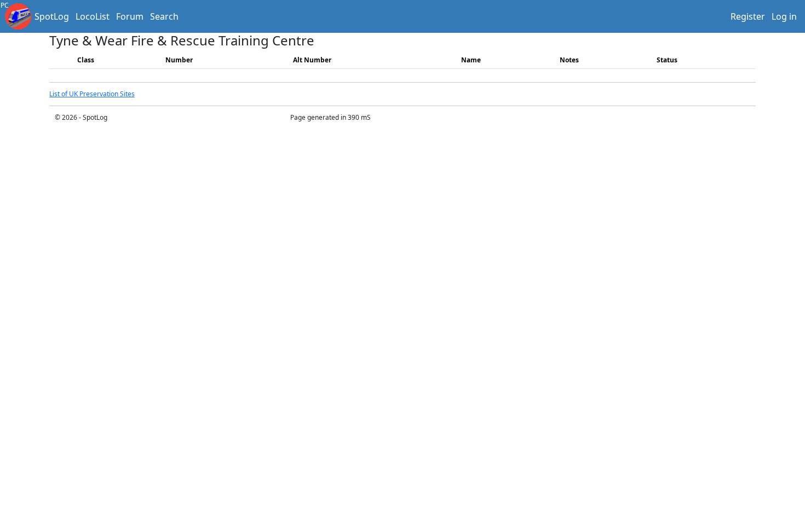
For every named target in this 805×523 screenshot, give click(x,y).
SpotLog (51, 16)
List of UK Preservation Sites (92, 93)
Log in (784, 16)
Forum (129, 16)
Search (164, 16)
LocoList (93, 16)
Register (748, 16)
